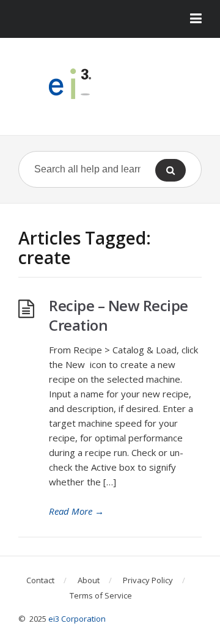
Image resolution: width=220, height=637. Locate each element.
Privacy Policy (148, 580)
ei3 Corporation (77, 618)
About (89, 580)
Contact (40, 580)
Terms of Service (101, 595)
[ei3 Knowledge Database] (110, 83)
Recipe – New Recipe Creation (118, 315)
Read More (76, 511)
